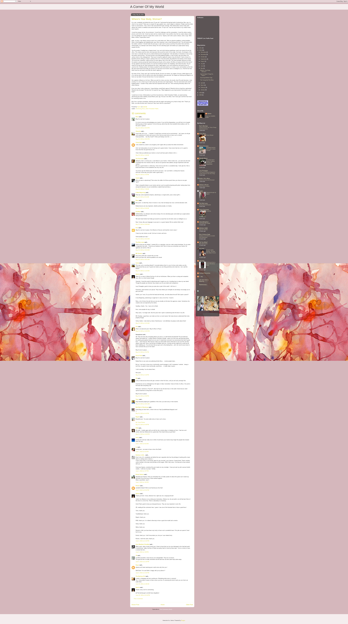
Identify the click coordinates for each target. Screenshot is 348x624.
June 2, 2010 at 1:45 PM (142, 482)
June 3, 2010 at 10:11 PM (142, 490)
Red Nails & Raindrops (142, 407)
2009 (200, 92)
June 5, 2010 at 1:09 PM (142, 552)
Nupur (137, 565)
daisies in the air (204, 184)
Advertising (139, 108)
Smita (137, 263)
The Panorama (140, 158)
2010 (200, 50)
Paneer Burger (209, 135)
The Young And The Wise (207, 80)
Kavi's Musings (203, 126)
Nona (137, 116)
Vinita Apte (139, 142)
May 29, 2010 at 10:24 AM (143, 239)
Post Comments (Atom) (166, 609)
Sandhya (138, 211)
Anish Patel (139, 355)
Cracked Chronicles (204, 273)
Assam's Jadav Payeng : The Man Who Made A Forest (211, 251)
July (202, 63)
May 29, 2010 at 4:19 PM (142, 375)
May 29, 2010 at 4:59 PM (142, 396)
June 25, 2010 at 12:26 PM (143, 595)
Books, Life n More (204, 178)
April (202, 83)
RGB (137, 428)
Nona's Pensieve (203, 146)
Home (163, 604)
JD (136, 555)
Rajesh (137, 417)
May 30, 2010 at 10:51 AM (143, 404)
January (203, 89)
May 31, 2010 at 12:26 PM (143, 434)
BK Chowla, (139, 253)
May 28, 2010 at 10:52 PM (143, 139)
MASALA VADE (203, 228)
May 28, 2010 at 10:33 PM (143, 128)
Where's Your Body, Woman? (205, 71)
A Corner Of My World (147, 7)
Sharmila (138, 131)
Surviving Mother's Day (206, 77)
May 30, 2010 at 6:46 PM (142, 424)
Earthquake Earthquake (205, 204)
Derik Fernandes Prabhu (152, 108)
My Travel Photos (140, 422)
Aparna (138, 274)
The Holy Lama (140, 242)
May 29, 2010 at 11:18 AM (142, 270)
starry (137, 437)
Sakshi (137, 178)
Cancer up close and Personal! (206, 180)
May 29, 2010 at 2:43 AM (142, 174)
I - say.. (201, 276)
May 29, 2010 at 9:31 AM (142, 197)
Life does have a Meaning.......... (203, 280)
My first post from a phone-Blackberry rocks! (210, 264)
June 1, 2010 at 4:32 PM (142, 451)
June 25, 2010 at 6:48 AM (142, 584)
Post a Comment (138, 598)
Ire (136, 447)
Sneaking (208, 211)
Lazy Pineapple (203, 170)
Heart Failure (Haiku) (204, 186)
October (203, 56)
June (202, 66)
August (203, 61)
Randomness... (203, 284)
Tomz (137, 399)
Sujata (201, 191)
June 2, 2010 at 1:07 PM (142, 471)
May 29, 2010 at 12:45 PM (143, 331)
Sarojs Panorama (204, 209)
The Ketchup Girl (140, 576)
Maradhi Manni (203, 158)
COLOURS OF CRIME (204, 223)
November (203, 54)
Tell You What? (203, 242)
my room (201, 248)
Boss (143, 108)
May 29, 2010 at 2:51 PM (142, 352)
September (204, 59)
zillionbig (202, 260)
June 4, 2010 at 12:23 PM (142, 541)
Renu (137, 200)
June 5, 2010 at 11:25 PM (142, 561)
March (202, 85)
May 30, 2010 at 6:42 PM (142, 413)
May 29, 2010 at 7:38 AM (142, 189)
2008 (200, 95)
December (203, 52)
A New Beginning (140, 192)
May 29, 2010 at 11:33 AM (142, 323)
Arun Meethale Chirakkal (142, 544)
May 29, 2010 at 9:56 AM (142, 208)
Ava (137, 326)
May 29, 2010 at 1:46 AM (142, 155)
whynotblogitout (203, 222)
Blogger (183, 620)
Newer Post (135, 604)
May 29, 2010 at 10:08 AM (143, 224)
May (202, 68)
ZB (136, 378)
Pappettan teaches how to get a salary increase (210, 149)
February (203, 87)
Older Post (189, 604)
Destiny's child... (140, 455)
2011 (200, 48)
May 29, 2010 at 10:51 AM (143, 259)
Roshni (138, 485)
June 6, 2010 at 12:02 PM (142, 572)
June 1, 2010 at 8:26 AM (142, 443)
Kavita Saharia (140, 474)
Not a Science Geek (204, 234)
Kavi (137, 227)
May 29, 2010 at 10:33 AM (143, 250)
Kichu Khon (202, 133)
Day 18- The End (203, 229)
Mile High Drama (203, 243)
